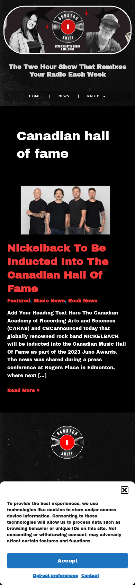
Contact (90, 575)
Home (34, 96)
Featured (18, 300)
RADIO (93, 96)
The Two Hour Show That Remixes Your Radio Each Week (67, 70)
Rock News (82, 300)
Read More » (23, 390)
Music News (49, 300)
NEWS (64, 96)
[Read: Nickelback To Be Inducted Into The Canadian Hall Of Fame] (67, 209)
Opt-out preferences (55, 575)
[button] (124, 490)
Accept (67, 561)
